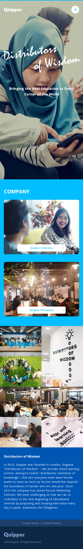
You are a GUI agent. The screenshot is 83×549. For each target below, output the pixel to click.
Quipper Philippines (51, 523)
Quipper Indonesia (30, 523)
